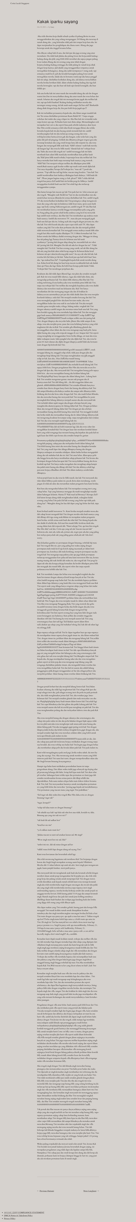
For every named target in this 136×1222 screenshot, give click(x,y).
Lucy (52, 27)
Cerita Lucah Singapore (19, 3)
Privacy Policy (9, 1218)
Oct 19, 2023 (41, 27)
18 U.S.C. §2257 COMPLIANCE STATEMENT (24, 1212)
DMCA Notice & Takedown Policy (18, 1215)
